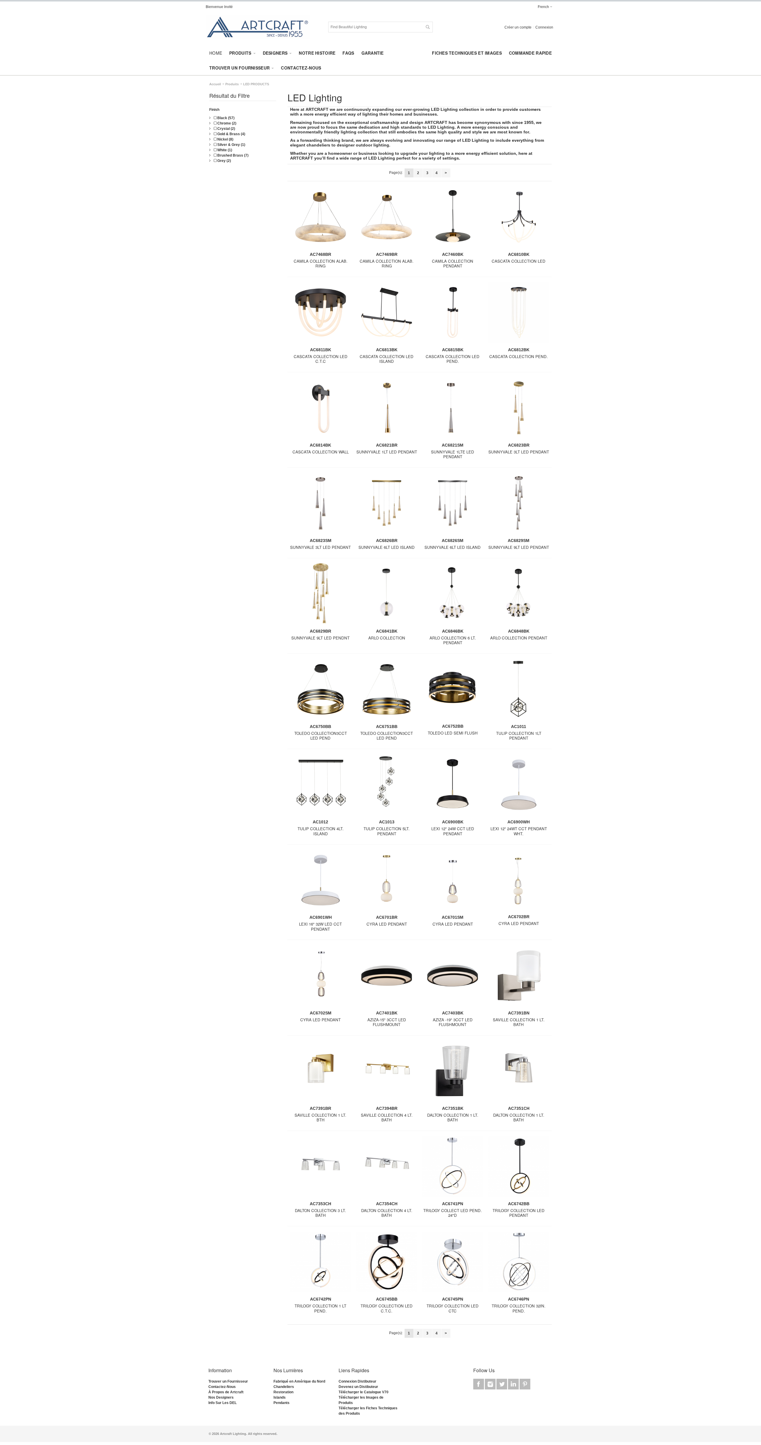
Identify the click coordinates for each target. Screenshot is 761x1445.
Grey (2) (223, 161)
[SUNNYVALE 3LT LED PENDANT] (518, 410)
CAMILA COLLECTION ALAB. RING (321, 263)
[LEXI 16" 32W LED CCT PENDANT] (320, 882)
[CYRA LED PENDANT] (386, 882)
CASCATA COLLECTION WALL (321, 452)
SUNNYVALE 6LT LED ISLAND (387, 547)
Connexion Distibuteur (357, 1381)
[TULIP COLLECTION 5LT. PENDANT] (386, 787)
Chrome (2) (226, 123)
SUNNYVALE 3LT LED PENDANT (518, 452)
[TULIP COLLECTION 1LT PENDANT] (518, 691)
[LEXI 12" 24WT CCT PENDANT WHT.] (518, 787)
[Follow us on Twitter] (502, 1384)
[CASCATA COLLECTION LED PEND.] (452, 314)
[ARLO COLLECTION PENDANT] (518, 595)
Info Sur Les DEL (222, 1403)
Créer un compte (518, 27)
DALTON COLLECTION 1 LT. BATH (452, 1117)
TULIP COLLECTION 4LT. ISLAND (321, 831)
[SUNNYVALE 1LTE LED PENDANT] (452, 410)
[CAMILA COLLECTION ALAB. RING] (320, 219)
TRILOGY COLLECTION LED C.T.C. (387, 1308)
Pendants (281, 1403)
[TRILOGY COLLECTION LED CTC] (452, 1264)
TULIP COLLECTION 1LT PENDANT (518, 735)
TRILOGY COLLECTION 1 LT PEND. (320, 1308)
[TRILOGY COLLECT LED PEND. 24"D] (452, 1168)
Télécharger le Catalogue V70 (364, 1392)
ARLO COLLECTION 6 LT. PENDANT (453, 640)
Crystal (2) (225, 129)
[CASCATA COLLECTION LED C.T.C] (320, 314)
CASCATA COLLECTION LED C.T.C (321, 359)
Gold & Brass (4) (230, 134)
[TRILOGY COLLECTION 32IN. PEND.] (518, 1264)
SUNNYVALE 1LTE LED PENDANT (452, 454)
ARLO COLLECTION (386, 638)
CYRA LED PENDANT (387, 924)
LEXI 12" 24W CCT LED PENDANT (452, 831)
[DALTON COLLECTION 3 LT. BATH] (320, 1168)
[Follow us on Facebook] (479, 1384)
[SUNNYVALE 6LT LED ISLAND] (386, 505)
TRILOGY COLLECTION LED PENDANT (519, 1213)
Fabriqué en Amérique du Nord (299, 1381)
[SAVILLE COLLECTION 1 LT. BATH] (518, 977)
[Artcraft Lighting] (258, 27)
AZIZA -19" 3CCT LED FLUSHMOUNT (453, 1022)
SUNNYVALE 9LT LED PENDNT (320, 638)
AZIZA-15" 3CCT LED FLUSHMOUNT (386, 1022)
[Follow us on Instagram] (490, 1384)
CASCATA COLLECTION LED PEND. (452, 359)
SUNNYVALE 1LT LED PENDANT (386, 452)
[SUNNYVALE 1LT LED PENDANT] (386, 410)
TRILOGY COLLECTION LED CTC (453, 1308)
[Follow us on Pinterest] (525, 1384)
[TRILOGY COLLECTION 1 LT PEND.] (320, 1264)
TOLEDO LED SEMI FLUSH (453, 733)
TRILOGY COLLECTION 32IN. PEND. (518, 1308)
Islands (279, 1397)
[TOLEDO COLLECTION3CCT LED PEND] (320, 691)
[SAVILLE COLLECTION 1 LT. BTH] (320, 1073)
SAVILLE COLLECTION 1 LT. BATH (519, 1022)
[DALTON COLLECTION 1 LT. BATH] (452, 1073)
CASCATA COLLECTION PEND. (518, 356)
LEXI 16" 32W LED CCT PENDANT (320, 926)
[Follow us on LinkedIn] (514, 1384)
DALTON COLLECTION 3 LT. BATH (320, 1213)
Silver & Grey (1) (230, 145)
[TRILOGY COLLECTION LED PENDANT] (518, 1168)
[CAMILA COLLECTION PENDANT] (452, 219)
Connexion (544, 27)
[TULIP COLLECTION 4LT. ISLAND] (320, 787)
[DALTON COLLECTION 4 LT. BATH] (386, 1168)
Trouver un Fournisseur (228, 1381)
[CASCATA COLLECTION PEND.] (518, 314)
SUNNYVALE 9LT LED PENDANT (518, 547)
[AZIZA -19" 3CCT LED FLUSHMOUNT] (452, 977)
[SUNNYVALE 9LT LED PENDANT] (518, 505)
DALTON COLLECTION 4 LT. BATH (386, 1213)
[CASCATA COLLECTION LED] (518, 219)
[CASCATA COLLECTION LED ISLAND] (386, 314)
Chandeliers (283, 1387)
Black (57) (225, 118)
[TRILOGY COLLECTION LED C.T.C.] (386, 1264)
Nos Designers (221, 1397)
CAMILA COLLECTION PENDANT (452, 263)
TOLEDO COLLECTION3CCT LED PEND (320, 735)
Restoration (283, 1392)
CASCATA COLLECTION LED (518, 261)
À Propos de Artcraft (225, 1392)
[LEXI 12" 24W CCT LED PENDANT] (452, 787)
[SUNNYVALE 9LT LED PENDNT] (320, 595)
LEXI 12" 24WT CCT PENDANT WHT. (518, 831)
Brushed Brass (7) (232, 155)
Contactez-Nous (222, 1387)
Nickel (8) (224, 139)
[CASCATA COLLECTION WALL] (320, 410)
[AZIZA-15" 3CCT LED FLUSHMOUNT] (386, 977)
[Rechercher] (427, 27)
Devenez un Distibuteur (358, 1387)
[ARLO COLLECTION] (386, 595)
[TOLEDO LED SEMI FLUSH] (452, 691)
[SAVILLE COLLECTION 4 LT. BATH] (386, 1073)
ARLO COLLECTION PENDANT (518, 638)
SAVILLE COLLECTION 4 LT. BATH (387, 1117)
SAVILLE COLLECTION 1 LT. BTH (320, 1117)
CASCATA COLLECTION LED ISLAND (386, 359)
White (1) (224, 150)
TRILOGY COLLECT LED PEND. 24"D (452, 1213)
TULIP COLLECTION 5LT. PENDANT (387, 831)
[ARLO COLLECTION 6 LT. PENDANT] (452, 595)
